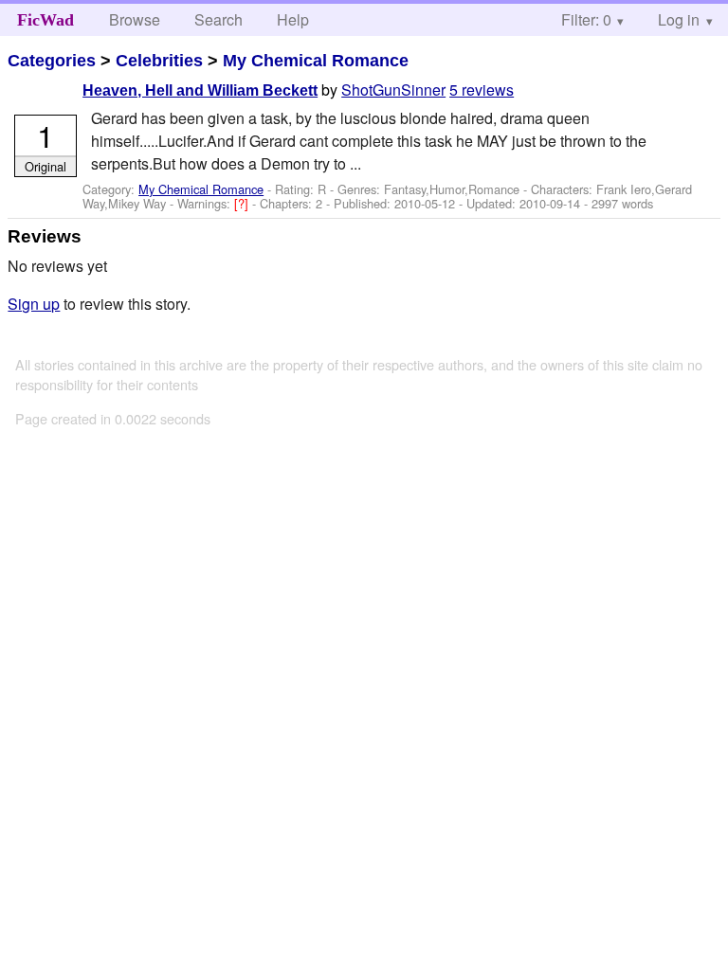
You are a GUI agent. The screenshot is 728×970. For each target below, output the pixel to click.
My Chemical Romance (316, 60)
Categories (52, 60)
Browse (134, 19)
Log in (679, 19)
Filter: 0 (586, 19)
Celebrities (159, 60)
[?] (243, 203)
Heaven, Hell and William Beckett (200, 90)
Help (293, 19)
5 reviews (481, 89)
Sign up (34, 303)
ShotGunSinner (393, 89)
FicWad (45, 19)
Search (218, 19)
